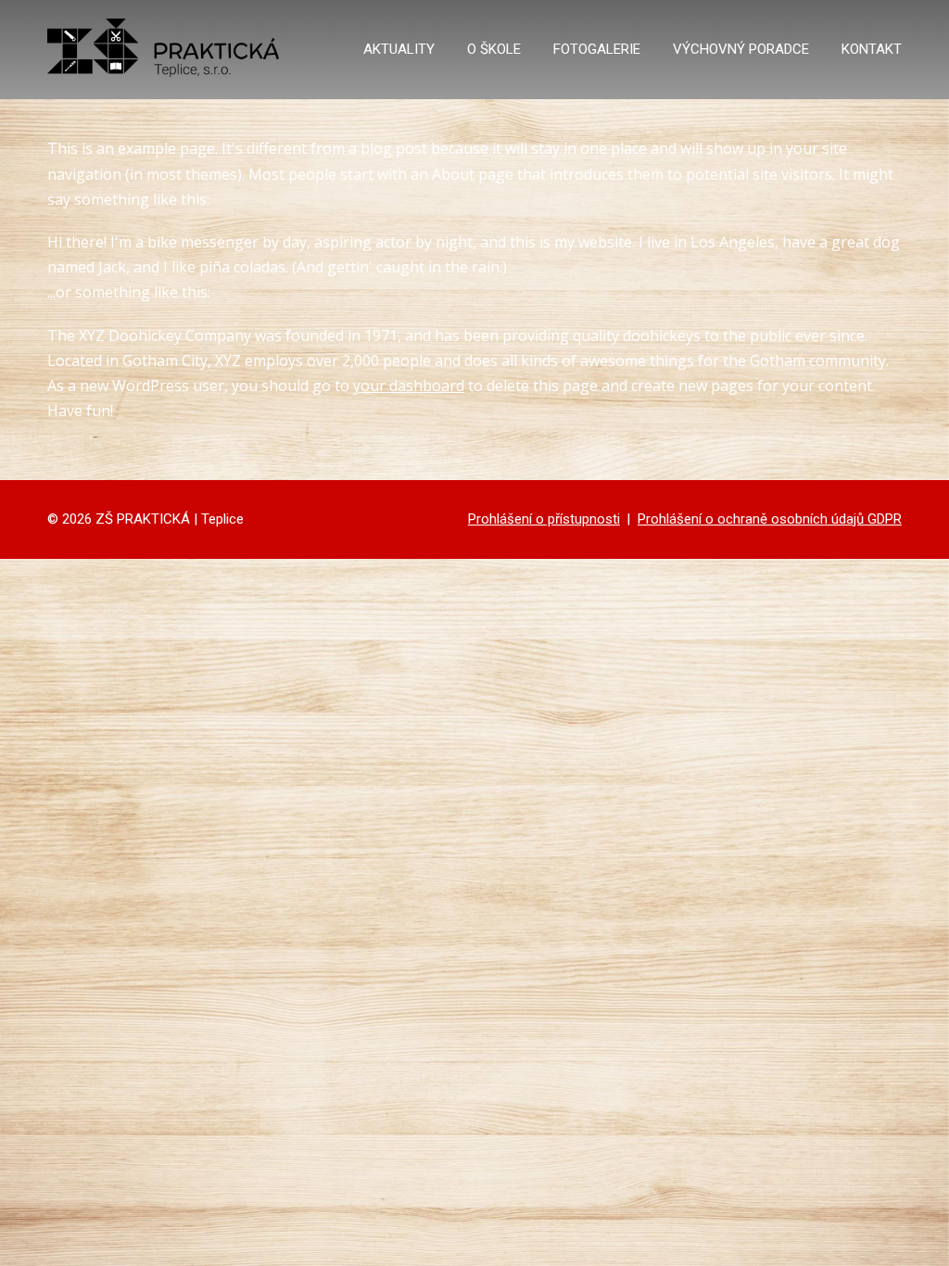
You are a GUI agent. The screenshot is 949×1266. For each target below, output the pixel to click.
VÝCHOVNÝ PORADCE (741, 49)
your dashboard (408, 385)
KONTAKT (871, 49)
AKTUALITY (399, 49)
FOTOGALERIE (596, 49)
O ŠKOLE (494, 49)
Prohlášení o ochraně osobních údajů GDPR (770, 519)
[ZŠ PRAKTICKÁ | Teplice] (163, 50)
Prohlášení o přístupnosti (544, 519)
